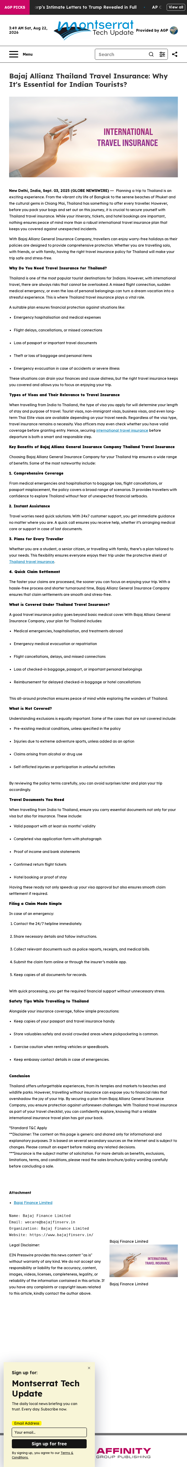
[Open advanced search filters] (162, 54)
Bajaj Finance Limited (33, 1202)
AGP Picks (15, 7)
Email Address (26, 1423)
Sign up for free (49, 1443)
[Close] (89, 1368)
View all (176, 7)
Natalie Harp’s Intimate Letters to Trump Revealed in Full (75, 7)
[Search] (151, 54)
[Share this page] (174, 54)
